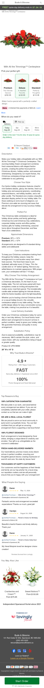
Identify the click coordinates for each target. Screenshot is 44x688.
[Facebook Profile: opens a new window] (14, 650)
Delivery (7, 123)
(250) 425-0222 (22, 640)
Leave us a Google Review (22, 658)
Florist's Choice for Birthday (28, 518)
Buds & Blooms (22, 2)
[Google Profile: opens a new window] (19, 650)
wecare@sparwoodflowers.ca (22, 642)
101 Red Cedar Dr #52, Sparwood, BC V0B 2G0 (22, 638)
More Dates (37, 128)
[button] (39, 682)
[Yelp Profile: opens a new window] (30, 650)
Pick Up (21, 122)
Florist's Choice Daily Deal (27, 540)
